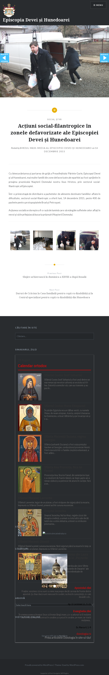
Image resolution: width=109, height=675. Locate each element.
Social (51, 119)
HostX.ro (63, 635)
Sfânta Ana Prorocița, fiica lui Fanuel (63, 468)
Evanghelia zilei (82, 611)
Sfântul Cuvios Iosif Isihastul (63, 375)
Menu (99, 5)
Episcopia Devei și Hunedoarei (36, 20)
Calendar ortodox (32, 365)
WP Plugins (64, 673)
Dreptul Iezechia (55, 511)
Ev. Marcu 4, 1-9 (83, 627)
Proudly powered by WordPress (39, 665)
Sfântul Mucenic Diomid (33, 541)
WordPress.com (77, 665)
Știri (59, 119)
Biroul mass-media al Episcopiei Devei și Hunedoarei (56, 148)
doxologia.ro (83, 634)
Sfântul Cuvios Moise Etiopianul (64, 406)
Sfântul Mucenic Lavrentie (35, 498)
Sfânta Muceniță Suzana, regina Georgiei (65, 438)
